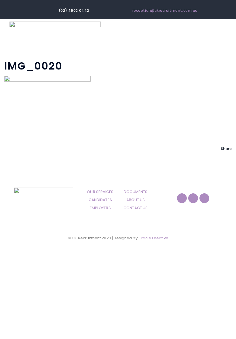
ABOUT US (135, 200)
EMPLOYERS (100, 208)
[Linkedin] (204, 198)
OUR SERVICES (100, 191)
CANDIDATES (100, 200)
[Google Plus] (222, 173)
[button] (219, 43)
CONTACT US (135, 208)
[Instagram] (193, 198)
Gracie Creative (153, 238)
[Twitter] (222, 164)
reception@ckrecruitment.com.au (165, 10)
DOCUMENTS (135, 191)
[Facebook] (222, 156)
